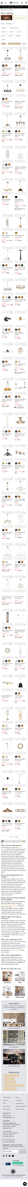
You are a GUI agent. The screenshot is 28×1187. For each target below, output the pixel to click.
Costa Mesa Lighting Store (9, 1123)
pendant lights (5, 905)
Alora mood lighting (16, 950)
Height (18, 36)
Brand (2, 36)
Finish (11, 32)
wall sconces (16, 907)
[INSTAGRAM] (4, 1155)
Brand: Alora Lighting (13, 44)
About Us (5, 1100)
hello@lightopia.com (9, 1117)
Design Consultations (21, 1106)
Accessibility (19, 1100)
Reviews (18, 1097)
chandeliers (13, 905)
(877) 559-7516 (7, 1115)
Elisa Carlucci (18, 69)
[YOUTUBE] (13, 1155)
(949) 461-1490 (7, 1128)
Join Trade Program (8, 1141)
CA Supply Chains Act (18, 1177)
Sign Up (23, 1151)
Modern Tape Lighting (9, 1079)
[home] (14, 4)
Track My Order (7, 1097)
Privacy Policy (6, 1177)
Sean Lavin (21, 1085)
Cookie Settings (19, 1103)
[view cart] (26, 2)
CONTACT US (6, 1113)
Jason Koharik (18, 269)
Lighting (3, 10)
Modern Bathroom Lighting (10, 1085)
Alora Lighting (6, 103)
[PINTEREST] (9, 1155)
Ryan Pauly (5, 598)
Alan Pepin (5, 69)
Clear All (24, 43)
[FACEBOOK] (6, 1155)
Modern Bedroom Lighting (10, 1089)
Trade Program (6, 1109)
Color (18, 32)
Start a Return (6, 1106)
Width (10, 36)
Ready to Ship (13, 28)
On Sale (3, 32)
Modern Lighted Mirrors (9, 1082)
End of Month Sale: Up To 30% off (14, 7)
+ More (3, 39)
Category (3, 28)
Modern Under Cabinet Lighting (11, 1075)
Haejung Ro (5, 400)
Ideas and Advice (20, 1109)
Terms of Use (12, 1177)
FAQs (4, 1103)
